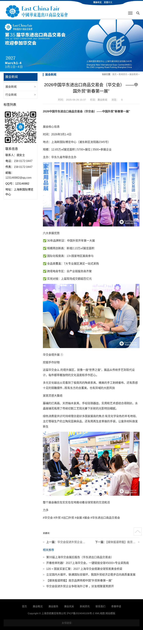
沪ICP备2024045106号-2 (80, 613)
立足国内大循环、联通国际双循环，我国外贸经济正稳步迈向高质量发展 (89, 574)
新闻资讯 (123, 74)
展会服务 (53, 606)
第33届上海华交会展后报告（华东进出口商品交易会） (78, 557)
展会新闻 (20, 86)
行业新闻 (20, 94)
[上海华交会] (36, 11)
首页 (114, 74)
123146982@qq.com (18, 177)
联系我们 (100, 606)
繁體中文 (108, 2)
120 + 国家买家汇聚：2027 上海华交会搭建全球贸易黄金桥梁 (82, 568)
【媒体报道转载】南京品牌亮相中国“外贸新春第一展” (77, 580)
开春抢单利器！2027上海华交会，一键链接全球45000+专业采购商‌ (86, 562)
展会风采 (69, 606)
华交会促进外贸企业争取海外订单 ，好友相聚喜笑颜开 (78, 586)
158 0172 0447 (23, 161)
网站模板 (110, 613)
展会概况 (38, 606)
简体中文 (97, 2)
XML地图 (100, 613)
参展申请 (116, 606)
